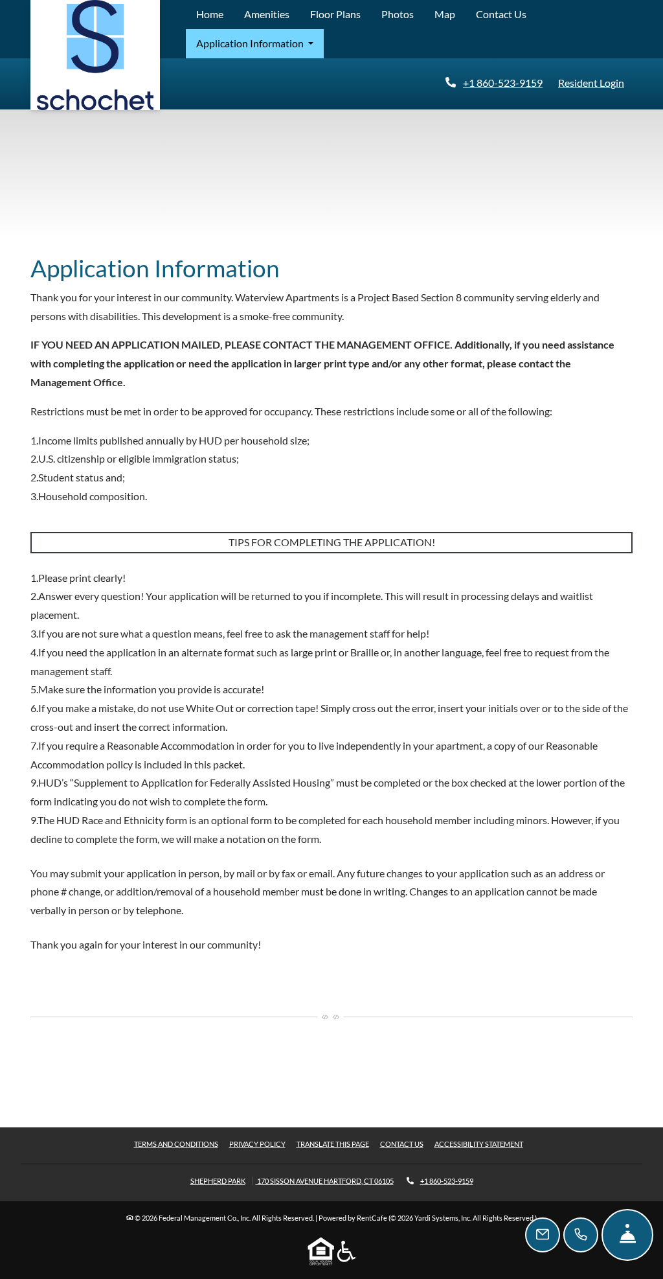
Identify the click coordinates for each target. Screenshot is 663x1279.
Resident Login (593, 82)
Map (444, 14)
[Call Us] (580, 1234)
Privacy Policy (257, 1143)
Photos (397, 14)
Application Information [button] (251, 43)
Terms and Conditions (176, 1143)
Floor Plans (335, 14)
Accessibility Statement (478, 1143)
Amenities (266, 14)
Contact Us (501, 14)
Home (209, 14)
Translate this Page (333, 1143)
